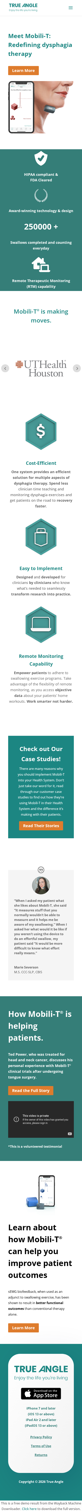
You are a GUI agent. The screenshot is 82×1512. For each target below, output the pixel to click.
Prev (5, 368)
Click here (29, 1509)
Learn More (23, 70)
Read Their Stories (41, 825)
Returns (41, 1455)
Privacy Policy (41, 1437)
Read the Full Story (30, 1090)
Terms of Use (41, 1446)
